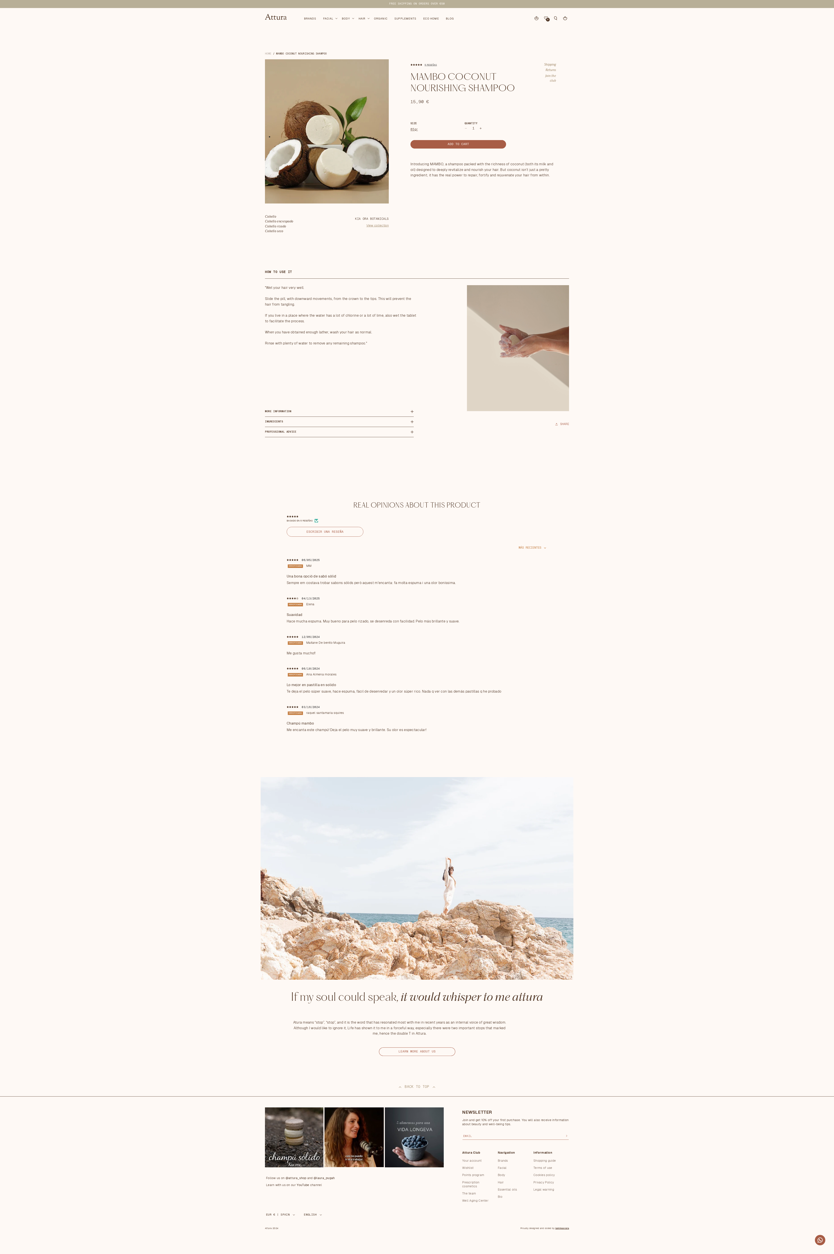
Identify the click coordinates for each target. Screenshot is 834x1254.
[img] (293, 560)
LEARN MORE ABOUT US (417, 1051)
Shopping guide (544, 1160)
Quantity (471, 123)
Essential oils (507, 1189)
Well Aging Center (475, 1200)
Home (268, 53)
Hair (501, 1182)
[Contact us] (820, 1240)
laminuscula (562, 1228)
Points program (473, 1175)
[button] (330, 18)
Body (501, 1175)
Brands (503, 1160)
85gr (414, 129)
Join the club (550, 78)
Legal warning (543, 1189)
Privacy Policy (543, 1182)
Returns (551, 70)
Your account (472, 1160)
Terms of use (542, 1168)
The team (469, 1193)
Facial (502, 1168)
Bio (500, 1196)
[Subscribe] (566, 1136)
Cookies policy (544, 1175)
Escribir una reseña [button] (325, 531)
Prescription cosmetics (471, 1184)
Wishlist (467, 1168)
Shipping (550, 64)
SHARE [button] (564, 424)
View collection (377, 225)
